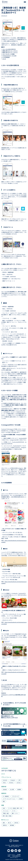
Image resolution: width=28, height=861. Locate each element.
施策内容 (3, 786)
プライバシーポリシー (14, 857)
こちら (24, 725)
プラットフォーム (6, 777)
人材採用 (20, 799)
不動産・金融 (5, 813)
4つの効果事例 (6, 57)
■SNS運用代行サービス (7, 716)
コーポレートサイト (11, 854)
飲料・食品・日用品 (7, 816)
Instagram (12, 780)
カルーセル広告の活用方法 (9, 49)
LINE (19, 780)
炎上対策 (12, 789)
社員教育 (19, 789)
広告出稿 (5, 789)
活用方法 (5, 825)
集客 (4, 801)
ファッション (5, 810)
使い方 (9, 822)
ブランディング (15, 796)
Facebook (5, 780)
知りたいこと (5, 820)
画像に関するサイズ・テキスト (10, 51)
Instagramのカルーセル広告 (9, 55)
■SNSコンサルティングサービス (9, 717)
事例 (4, 822)
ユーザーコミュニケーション (9, 799)
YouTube (19, 782)
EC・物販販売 (6, 796)
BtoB (4, 808)
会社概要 (18, 854)
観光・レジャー (15, 813)
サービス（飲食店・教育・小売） (15, 808)
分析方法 (16, 822)
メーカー (14, 810)
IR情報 (9, 855)
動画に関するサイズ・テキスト (10, 52)
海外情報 (12, 825)
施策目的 (3, 793)
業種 (2, 805)
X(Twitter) (11, 782)
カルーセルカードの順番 (8, 54)
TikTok (4, 782)
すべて (3, 774)
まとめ (4, 59)
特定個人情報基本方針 (16, 855)
